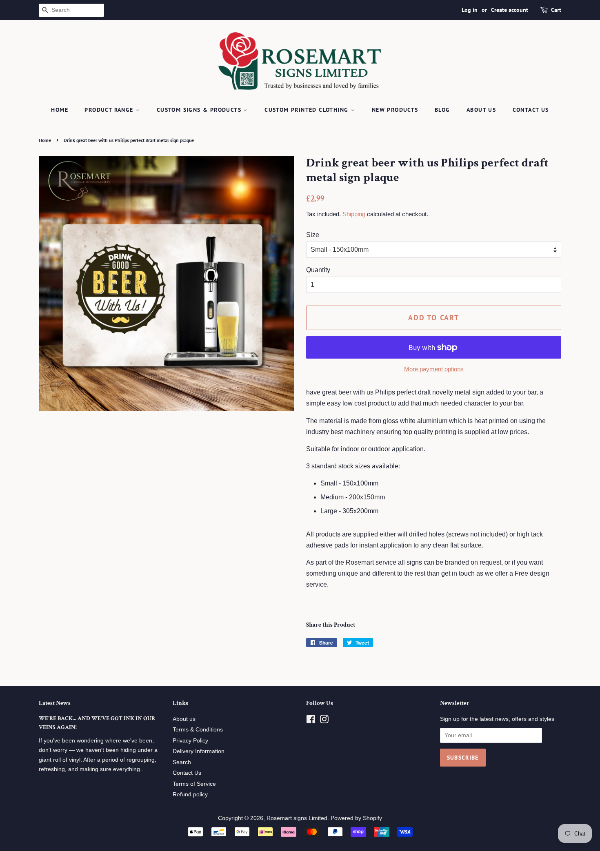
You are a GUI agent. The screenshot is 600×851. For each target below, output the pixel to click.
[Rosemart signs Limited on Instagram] (324, 721)
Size (312, 234)
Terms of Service (194, 784)
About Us (481, 109)
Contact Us (531, 109)
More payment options (434, 369)
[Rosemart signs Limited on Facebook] (311, 721)
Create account (509, 9)
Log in (470, 9)
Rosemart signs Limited (297, 818)
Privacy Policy (190, 741)
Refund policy (190, 794)
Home (59, 109)
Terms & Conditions (198, 730)
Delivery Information (198, 751)
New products (395, 109)
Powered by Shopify (356, 818)
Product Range (110, 109)
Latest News (55, 703)
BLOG (442, 109)
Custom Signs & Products (200, 109)
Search (182, 762)
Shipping (353, 214)
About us (184, 719)
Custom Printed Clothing (307, 109)
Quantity (318, 269)
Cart (556, 9)
